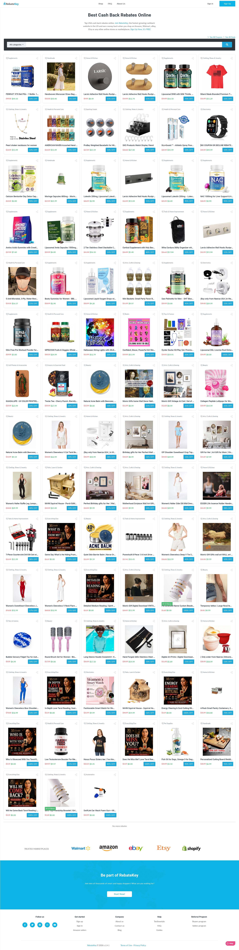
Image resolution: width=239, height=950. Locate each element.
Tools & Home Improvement (174, 212)
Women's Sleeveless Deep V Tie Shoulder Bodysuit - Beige (187, 554)
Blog (119, 930)
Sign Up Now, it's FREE (140, 29)
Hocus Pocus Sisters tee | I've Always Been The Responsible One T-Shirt (116, 759)
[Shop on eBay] (136, 849)
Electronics (207, 109)
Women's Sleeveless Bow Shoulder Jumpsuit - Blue (28, 708)
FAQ (110, 3)
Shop (100, 3)
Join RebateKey (121, 23)
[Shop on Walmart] (81, 849)
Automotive (90, 775)
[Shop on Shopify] (191, 849)
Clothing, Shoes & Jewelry (212, 58)
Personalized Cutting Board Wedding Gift (218, 759)
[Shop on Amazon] (108, 849)
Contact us (119, 925)
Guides (159, 930)
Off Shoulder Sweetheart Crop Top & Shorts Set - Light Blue (188, 452)
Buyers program (199, 921)
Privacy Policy (140, 945)
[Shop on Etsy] (164, 849)
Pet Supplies (168, 723)
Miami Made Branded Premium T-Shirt (217, 94)
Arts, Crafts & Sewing (132, 263)
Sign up (79, 921)
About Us (121, 3)
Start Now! (119, 894)
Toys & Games (169, 314)
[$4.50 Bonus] (178, 588)
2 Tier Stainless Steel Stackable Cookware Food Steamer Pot (111, 247)
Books (127, 314)
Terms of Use (126, 945)
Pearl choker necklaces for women (21, 145)
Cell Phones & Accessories (17, 365)
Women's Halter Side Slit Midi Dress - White (181, 503)
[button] (37, 58)
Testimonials (159, 921)
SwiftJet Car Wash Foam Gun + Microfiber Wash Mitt (107, 810)
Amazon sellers (79, 930)
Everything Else (52, 519)
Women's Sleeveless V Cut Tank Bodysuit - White (66, 452)
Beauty (88, 365)
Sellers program (199, 925)
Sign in (80, 925)
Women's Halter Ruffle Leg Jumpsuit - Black (25, 503)
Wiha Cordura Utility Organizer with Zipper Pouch (183, 247)
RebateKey (91, 945)
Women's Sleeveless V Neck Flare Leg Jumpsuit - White (69, 606)
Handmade (51, 58)
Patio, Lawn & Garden (54, 467)
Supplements (12, 58)
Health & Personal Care (55, 109)
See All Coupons (216, 37)
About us (119, 921)
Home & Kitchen (92, 58)
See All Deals (230, 37)
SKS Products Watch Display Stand (138, 145)
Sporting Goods (91, 109)
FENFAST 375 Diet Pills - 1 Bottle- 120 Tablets (26, 94)
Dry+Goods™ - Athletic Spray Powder (178, 145)
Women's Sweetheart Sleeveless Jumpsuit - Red (27, 606)
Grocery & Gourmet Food (56, 365)
